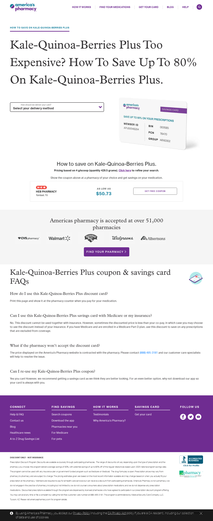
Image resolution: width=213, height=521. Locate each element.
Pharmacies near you (64, 426)
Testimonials (101, 414)
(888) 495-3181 (149, 352)
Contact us (16, 420)
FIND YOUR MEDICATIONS (115, 7)
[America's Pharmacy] (23, 7)
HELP (185, 7)
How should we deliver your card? (36, 105)
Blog (170, 7)
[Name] (183, 417)
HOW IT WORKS (81, 7)
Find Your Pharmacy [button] (105, 251)
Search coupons (62, 414)
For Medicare (60, 432)
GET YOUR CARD (148, 7)
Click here (125, 170)
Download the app (63, 420)
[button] (57, 107)
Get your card (143, 414)
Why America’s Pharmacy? (109, 420)
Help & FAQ (17, 414)
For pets (57, 439)
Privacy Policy (81, 513)
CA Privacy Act (117, 513)
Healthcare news (20, 432)
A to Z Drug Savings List (24, 439)
